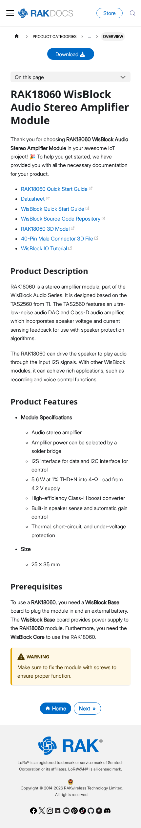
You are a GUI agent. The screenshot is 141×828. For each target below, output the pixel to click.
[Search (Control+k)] (132, 13)
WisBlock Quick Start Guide (53, 209)
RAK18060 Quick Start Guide (55, 189)
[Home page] (16, 36)
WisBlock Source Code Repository (61, 218)
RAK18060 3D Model (46, 228)
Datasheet (33, 198)
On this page (29, 77)
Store (109, 13)
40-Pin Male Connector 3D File (57, 238)
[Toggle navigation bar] (10, 13)
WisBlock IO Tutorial (44, 248)
